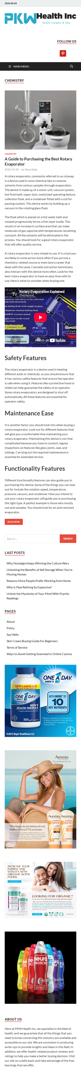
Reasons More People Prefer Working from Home (39, 580)
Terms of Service (17, 647)
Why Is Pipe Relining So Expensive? (29, 587)
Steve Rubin (31, 169)
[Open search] (71, 66)
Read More (12, 521)
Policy (11, 628)
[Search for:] (40, 538)
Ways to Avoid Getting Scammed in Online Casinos (39, 654)
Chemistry (10, 154)
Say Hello (13, 634)
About (11, 621)
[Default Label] (63, 53)
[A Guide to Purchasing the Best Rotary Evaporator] (40, 120)
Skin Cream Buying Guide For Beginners (32, 641)
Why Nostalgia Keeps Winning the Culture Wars (38, 563)
